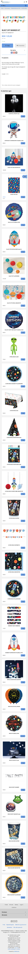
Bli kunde (11, 904)
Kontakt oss (14, 907)
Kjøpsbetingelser (10, 924)
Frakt (4, 924)
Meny (3, 5)
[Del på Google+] (14, 53)
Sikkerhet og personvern (20, 924)
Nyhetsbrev (9, 927)
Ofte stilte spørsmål (17, 927)
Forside (2, 8)
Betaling (16, 904)
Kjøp (8, 45)
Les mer (16, 947)
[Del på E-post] (16, 53)
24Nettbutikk (16, 951)
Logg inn (21, 904)
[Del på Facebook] (12, 53)
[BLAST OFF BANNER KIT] (14, 20)
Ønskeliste (21, 45)
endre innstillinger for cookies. (14, 949)
